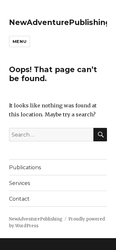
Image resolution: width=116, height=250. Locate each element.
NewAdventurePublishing (60, 22)
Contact (19, 199)
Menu (19, 41)
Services (19, 183)
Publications (25, 167)
